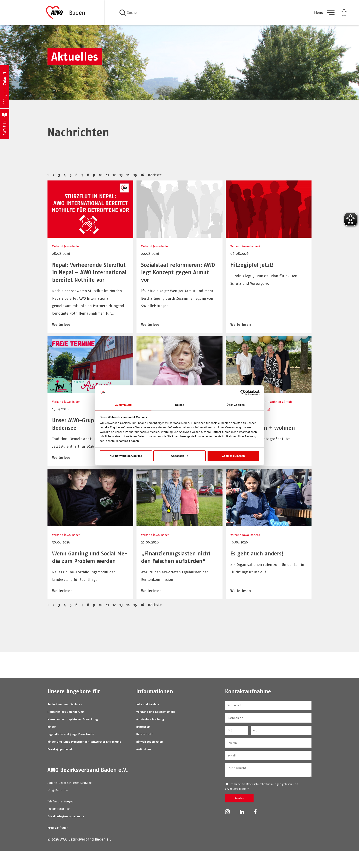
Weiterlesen (62, 324)
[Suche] (122, 12)
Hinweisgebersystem (149, 741)
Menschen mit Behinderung (65, 711)
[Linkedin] (242, 811)
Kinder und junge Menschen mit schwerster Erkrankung (84, 741)
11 (107, 175)
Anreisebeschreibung (150, 719)
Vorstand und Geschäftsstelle (155, 711)
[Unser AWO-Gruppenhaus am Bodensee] (90, 390)
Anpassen (177, 455)
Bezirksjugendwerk (60, 749)
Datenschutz (144, 734)
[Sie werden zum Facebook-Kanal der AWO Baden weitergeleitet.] (255, 811)
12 (114, 175)
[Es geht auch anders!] (269, 524)
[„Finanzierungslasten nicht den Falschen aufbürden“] (179, 524)
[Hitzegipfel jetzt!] (269, 235)
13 (121, 175)
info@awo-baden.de (70, 816)
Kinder (51, 726)
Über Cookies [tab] (236, 404)
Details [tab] (179, 404)
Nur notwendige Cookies (126, 455)
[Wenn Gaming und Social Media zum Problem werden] (90, 524)
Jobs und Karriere (147, 704)
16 (142, 175)
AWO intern (143, 749)
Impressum (143, 726)
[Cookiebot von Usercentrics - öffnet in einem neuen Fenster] (243, 392)
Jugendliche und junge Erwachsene (70, 734)
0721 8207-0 (65, 801)
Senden (239, 798)
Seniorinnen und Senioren (64, 704)
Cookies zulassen (233, 455)
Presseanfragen (57, 827)
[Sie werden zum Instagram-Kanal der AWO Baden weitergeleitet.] (227, 811)
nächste (155, 175)
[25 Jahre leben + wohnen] (269, 390)
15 (135, 175)
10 (100, 175)
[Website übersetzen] (344, 12)
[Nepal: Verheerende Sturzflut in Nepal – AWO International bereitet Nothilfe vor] (90, 235)
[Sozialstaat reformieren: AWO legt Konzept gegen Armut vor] (179, 235)
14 (128, 175)
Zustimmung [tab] (123, 404)
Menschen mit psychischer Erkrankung (72, 719)
